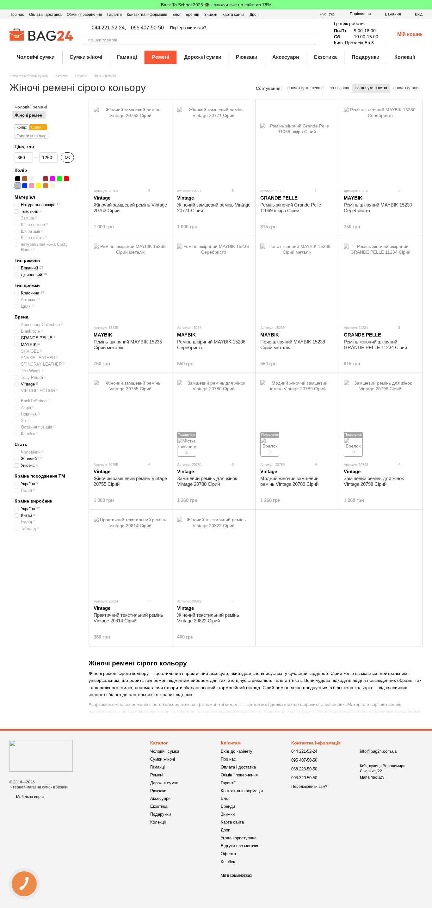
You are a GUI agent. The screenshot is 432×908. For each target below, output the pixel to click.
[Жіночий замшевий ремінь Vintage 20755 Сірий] (130, 417)
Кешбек (228, 861)
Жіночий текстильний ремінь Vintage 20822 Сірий (208, 617)
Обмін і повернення (84, 14)
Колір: (21, 128)
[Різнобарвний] (38, 179)
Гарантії (114, 14)
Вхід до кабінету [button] (236, 751)
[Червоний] (66, 179)
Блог (176, 14)
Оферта (228, 853)
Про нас (16, 14)
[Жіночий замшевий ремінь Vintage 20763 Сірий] (130, 143)
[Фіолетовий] (52, 179)
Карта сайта (233, 14)
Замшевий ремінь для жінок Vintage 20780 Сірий (207, 481)
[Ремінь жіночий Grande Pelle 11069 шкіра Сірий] (297, 143)
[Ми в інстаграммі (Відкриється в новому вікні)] (303, 14)
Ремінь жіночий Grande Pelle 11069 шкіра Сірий (290, 207)
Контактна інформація (147, 14)
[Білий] (31, 179)
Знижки (210, 14)
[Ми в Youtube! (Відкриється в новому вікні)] (295, 14)
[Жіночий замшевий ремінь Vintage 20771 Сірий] (214, 143)
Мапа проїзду (372, 777)
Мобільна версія (30, 796)
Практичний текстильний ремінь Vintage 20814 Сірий (128, 617)
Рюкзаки (246, 57)
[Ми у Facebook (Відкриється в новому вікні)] (288, 14)
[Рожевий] (31, 185)
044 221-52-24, (109, 27)
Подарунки (366, 57)
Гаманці (127, 57)
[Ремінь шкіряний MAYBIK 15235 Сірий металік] (130, 280)
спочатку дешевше (305, 87)
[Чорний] (18, 179)
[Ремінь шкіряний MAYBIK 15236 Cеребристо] (214, 280)
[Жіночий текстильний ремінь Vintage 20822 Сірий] (214, 553)
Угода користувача (238, 838)
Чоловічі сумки (36, 57)
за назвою (339, 87)
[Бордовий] (45, 179)
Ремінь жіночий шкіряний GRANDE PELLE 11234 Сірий (375, 344)
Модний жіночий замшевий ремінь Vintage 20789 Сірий (289, 481)
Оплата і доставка (45, 14)
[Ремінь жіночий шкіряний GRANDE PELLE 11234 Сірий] (380, 280)
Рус (323, 14)
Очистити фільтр (31, 136)
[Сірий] (18, 185)
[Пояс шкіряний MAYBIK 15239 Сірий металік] (297, 280)
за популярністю (371, 87)
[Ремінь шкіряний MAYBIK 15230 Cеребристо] (380, 143)
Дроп (254, 14)
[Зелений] (59, 179)
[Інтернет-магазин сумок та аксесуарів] (41, 755)
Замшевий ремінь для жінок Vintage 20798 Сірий (374, 481)
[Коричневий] (25, 179)
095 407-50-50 (147, 27)
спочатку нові (406, 87)
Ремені (160, 57)
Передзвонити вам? (188, 28)
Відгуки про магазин (240, 845)
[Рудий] (45, 185)
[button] (427, 5)
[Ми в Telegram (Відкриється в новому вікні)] (310, 14)
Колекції (404, 57)
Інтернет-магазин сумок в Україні (38, 787)
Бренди (192, 14)
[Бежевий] (52, 185)
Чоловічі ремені (31, 106)
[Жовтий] (38, 185)
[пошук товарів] (311, 40)
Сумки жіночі (86, 57)
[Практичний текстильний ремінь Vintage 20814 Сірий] (130, 553)
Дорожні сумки (202, 57)
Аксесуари (285, 57)
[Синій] (25, 185)
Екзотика (325, 57)
